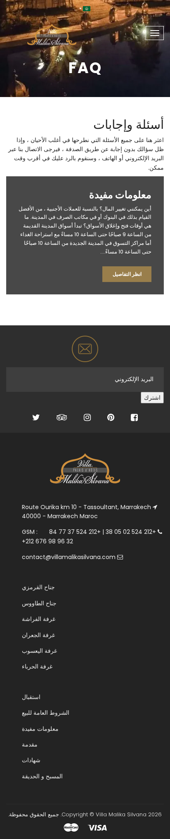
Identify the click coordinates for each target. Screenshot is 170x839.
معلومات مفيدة (40, 729)
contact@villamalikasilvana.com (69, 557)
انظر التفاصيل (127, 273)
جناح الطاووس (39, 603)
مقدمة (30, 744)
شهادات (31, 760)
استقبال (31, 697)
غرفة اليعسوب (39, 651)
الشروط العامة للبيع (45, 713)
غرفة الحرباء (37, 666)
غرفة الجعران (38, 635)
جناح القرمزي (38, 587)
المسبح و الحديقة (42, 776)
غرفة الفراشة (38, 619)
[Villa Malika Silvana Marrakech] (38, 30)
